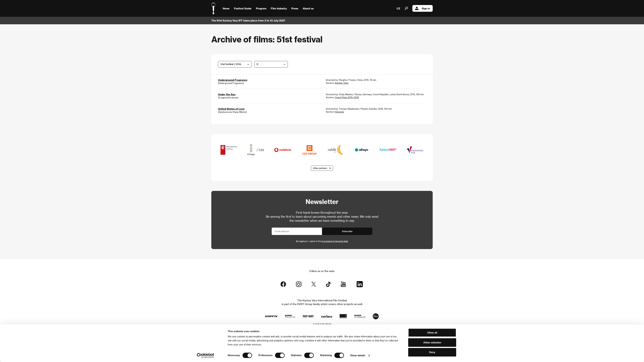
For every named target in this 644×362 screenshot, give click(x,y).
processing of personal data (335, 241)
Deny (432, 352)
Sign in (426, 8)
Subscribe (347, 231)
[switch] (280, 355)
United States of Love (231, 108)
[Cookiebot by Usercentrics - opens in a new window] (205, 355)
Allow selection (432, 342)
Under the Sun (226, 94)
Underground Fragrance (232, 79)
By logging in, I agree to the (322, 241)
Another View (341, 83)
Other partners (320, 168)
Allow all (432, 332)
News (226, 8)
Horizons (339, 111)
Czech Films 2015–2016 (347, 97)
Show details (357, 355)
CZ (398, 8)
